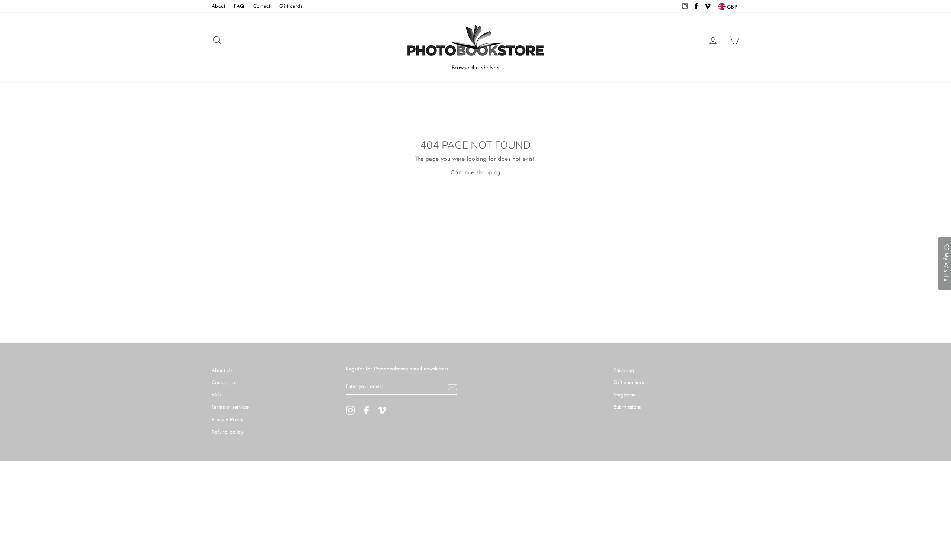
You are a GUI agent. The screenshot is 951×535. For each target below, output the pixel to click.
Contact (261, 6)
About (218, 6)
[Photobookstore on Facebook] (366, 410)
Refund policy (227, 431)
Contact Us (224, 382)
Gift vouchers (629, 382)
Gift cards (290, 6)
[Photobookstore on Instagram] (350, 410)
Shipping (624, 370)
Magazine (625, 394)
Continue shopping (475, 172)
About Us (222, 370)
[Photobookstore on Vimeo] (382, 410)
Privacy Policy (228, 419)
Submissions (627, 407)
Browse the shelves (475, 68)
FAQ (239, 6)
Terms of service (230, 407)
